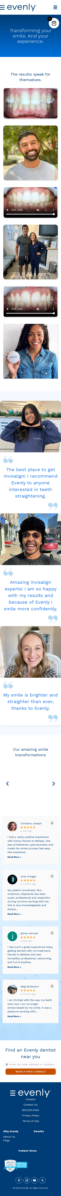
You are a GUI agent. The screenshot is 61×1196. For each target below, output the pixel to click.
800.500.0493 (30, 1110)
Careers (30, 1099)
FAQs (6, 1140)
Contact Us (30, 1104)
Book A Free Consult (35, 1071)
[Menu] (55, 7)
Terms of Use (30, 1121)
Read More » (14, 857)
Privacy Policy (30, 1115)
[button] (7, 783)
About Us (9, 1136)
